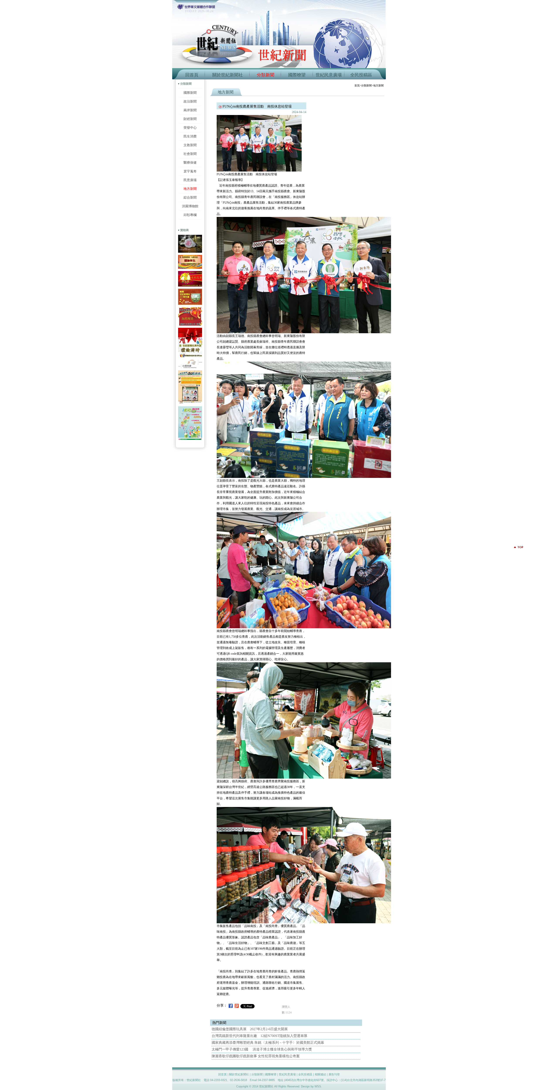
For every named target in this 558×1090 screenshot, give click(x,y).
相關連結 (320, 1074)
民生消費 (190, 136)
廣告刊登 (334, 1074)
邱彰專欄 (190, 215)
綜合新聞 (190, 197)
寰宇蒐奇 (190, 171)
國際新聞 (190, 92)
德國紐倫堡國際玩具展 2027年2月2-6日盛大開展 (250, 1029)
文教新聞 (190, 145)
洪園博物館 (190, 206)
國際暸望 (297, 74)
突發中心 (190, 127)
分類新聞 (265, 74)
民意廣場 (190, 180)
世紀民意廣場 (329, 74)
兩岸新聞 (190, 110)
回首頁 (191, 74)
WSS (318, 1086)
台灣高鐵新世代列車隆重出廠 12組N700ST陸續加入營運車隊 (259, 1036)
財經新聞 (190, 119)
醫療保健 (190, 162)
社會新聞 (190, 154)
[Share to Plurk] (236, 1005)
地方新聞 (190, 189)
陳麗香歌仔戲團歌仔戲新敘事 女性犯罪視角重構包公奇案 (256, 1056)
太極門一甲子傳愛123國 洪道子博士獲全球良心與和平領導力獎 (262, 1049)
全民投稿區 (361, 74)
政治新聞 (190, 101)
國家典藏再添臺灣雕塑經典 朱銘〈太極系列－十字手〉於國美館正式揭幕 (268, 1042)
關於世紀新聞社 (227, 74)
